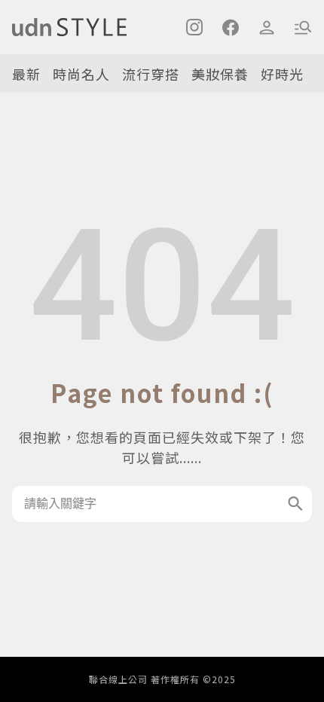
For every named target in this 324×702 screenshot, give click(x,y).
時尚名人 (81, 74)
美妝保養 (220, 74)
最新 (26, 74)
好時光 (282, 74)
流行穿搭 (150, 74)
